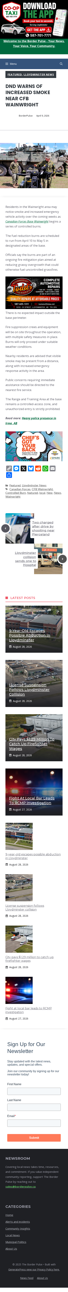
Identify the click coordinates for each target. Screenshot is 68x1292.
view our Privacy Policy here (42, 1269)
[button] (61, 64)
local (42, 492)
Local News (12, 1235)
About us (42, 1278)
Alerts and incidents (17, 1221)
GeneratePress (17, 1269)
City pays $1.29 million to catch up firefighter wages (31, 744)
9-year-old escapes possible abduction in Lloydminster (29, 635)
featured (32, 492)
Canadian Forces (19, 489)
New (50, 492)
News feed (26, 1278)
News (57, 492)
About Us (11, 1248)
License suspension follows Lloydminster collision (29, 689)
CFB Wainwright (42, 489)
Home (9, 1215)
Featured (15, 74)
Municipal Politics (15, 1242)
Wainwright (12, 496)
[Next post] (62, 559)
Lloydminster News (39, 74)
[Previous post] (5, 528)
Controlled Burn (15, 492)
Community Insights (17, 1228)
